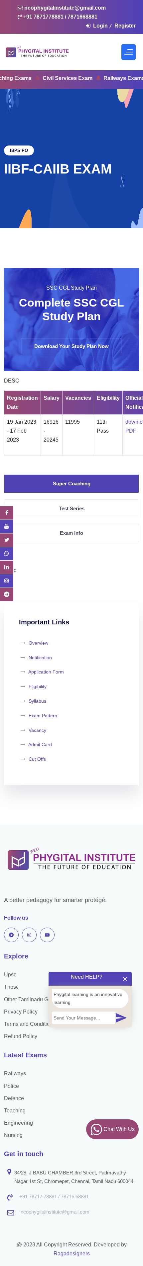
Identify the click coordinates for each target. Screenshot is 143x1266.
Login (100, 26)
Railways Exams (110, 78)
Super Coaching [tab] (71, 483)
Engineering (18, 1123)
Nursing (13, 1135)
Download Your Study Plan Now (71, 346)
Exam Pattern (43, 715)
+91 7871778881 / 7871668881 (59, 17)
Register (125, 26)
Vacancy (37, 730)
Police (11, 1086)
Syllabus (37, 701)
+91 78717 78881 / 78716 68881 (54, 1196)
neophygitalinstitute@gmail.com (64, 8)
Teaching (15, 1110)
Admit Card (40, 744)
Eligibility (38, 686)
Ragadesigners (72, 1253)
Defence (14, 1098)
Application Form (46, 671)
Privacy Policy (21, 1012)
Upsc (10, 974)
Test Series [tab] (71, 508)
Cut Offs (37, 759)
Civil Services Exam (53, 78)
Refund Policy (20, 1036)
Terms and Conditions (30, 1024)
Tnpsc (11, 987)
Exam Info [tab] (71, 533)
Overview (37, 643)
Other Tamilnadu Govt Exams (38, 999)
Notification (40, 657)
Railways (15, 1073)
